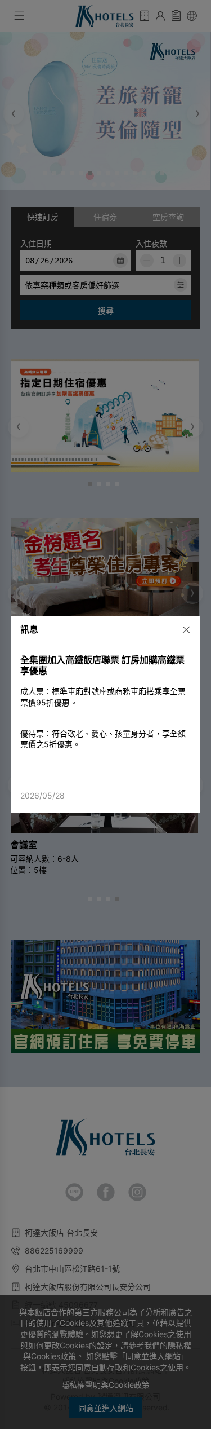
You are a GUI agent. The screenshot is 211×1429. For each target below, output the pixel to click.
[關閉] (182, 628)
